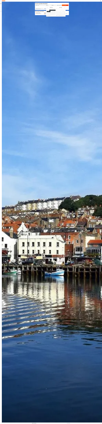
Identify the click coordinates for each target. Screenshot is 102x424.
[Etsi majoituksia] (1, 3)
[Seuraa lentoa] (1, 8)
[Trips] (1, 10)
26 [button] (56, 15)
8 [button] (60, 11)
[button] (0, 0)
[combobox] (41, 5)
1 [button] (60, 10)
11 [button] (52, 11)
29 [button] (48, 15)
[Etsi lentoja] (1, 2)
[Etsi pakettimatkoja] (1, 5)
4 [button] (52, 10)
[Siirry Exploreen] (1, 7)
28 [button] (47, 15)
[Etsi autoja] (1, 4)
